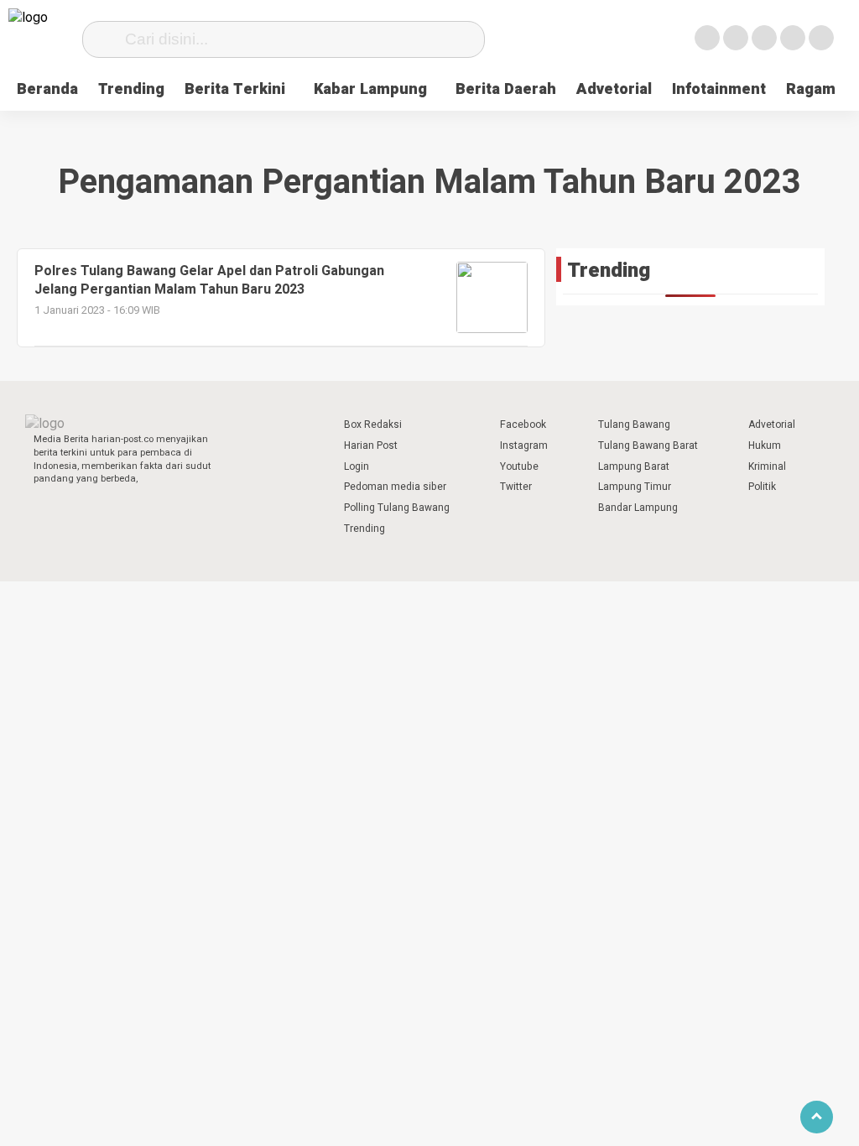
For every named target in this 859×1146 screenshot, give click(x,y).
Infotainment (719, 89)
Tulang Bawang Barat (648, 445)
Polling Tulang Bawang (397, 507)
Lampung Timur (634, 486)
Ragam (811, 89)
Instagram (524, 445)
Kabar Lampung (370, 89)
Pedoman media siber (395, 486)
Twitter (516, 486)
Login (356, 466)
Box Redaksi (373, 424)
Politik (762, 486)
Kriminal (767, 466)
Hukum (764, 445)
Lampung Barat (633, 466)
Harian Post (371, 445)
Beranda (47, 89)
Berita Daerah (506, 89)
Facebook (523, 424)
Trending (131, 89)
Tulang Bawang (634, 424)
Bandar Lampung (638, 507)
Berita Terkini (235, 89)
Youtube (519, 466)
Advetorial (614, 89)
